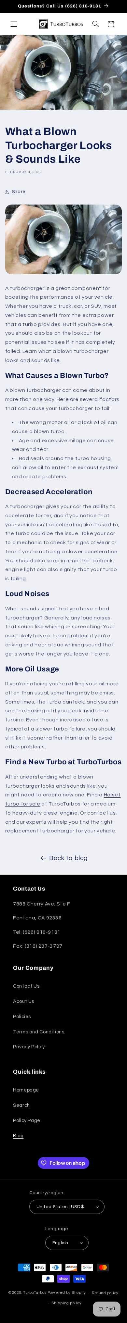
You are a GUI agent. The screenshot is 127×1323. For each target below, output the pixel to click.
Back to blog (68, 858)
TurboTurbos (35, 1293)
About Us (23, 1001)
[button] (13, 24)
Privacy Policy (29, 1046)
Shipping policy (66, 1303)
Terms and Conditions (38, 1032)
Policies (22, 1016)
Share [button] (19, 191)
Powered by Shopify (67, 1293)
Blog (18, 1135)
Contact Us (26, 986)
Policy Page (26, 1120)
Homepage (26, 1090)
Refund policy (105, 1293)
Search (21, 1105)
